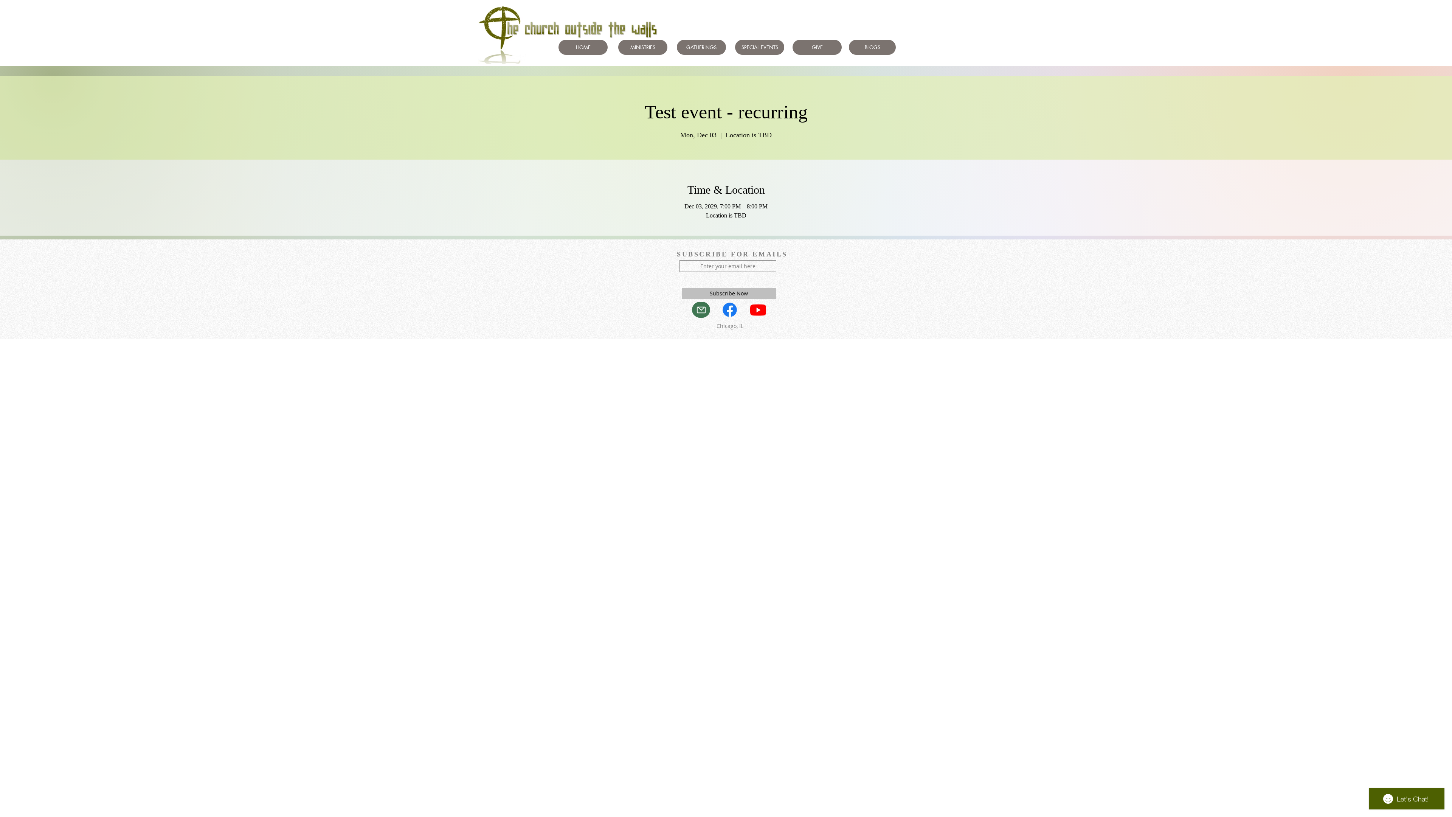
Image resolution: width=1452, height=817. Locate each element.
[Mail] (701, 310)
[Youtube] (758, 309)
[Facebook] (729, 309)
